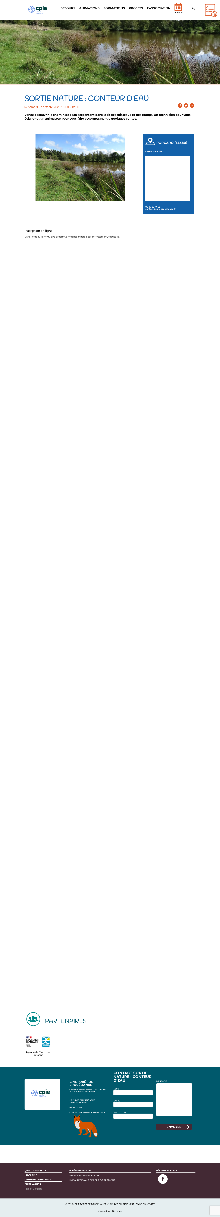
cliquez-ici (113, 236)
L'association (159, 8)
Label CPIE (31, 1175)
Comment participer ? (38, 1180)
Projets (136, 8)
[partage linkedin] (192, 105)
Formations (114, 8)
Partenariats (33, 1184)
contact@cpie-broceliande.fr (160, 209)
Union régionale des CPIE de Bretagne (92, 1180)
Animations (89, 8)
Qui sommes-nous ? (36, 1171)
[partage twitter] (186, 105)
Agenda (179, 12)
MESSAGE (161, 1081)
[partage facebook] (180, 105)
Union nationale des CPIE (84, 1176)
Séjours (68, 8)
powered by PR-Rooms (110, 1211)
